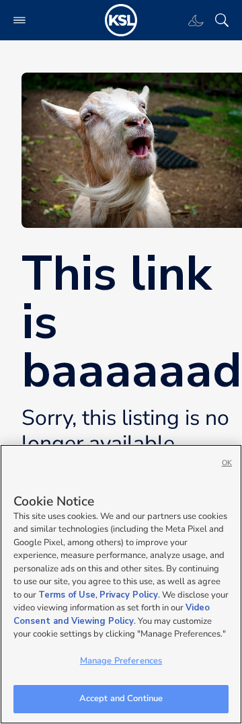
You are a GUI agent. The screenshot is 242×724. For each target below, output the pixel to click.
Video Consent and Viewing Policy (111, 614)
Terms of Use (66, 595)
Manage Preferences (121, 661)
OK (227, 463)
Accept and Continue (121, 698)
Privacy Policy (128, 595)
